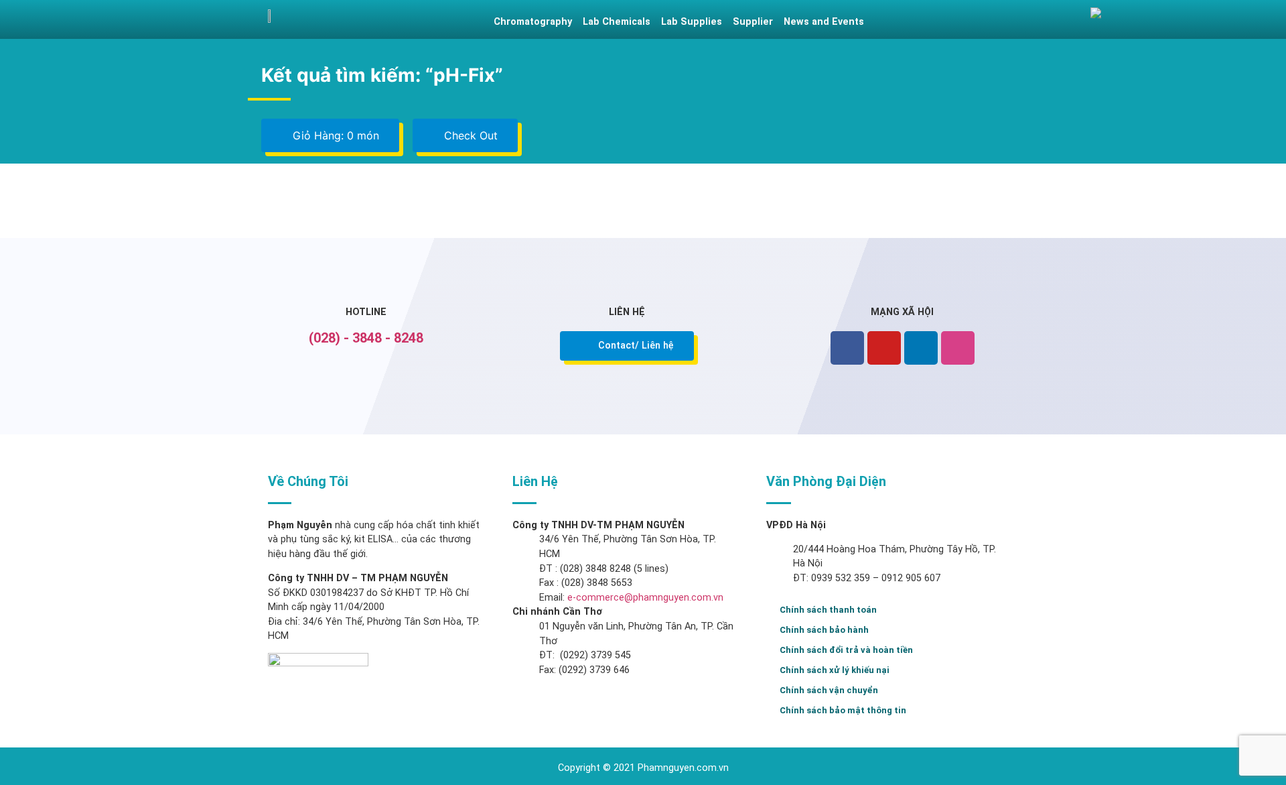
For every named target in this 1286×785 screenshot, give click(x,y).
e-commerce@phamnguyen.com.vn (644, 597)
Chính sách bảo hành (824, 630)
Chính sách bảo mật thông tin (843, 710)
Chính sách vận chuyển (829, 690)
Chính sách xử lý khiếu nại (834, 670)
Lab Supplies (691, 21)
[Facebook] (847, 348)
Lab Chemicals (616, 21)
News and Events (824, 21)
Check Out (469, 135)
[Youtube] (884, 348)
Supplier (753, 21)
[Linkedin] (921, 348)
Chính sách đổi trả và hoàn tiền (846, 650)
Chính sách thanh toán (828, 610)
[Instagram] (958, 348)
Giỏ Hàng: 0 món (334, 135)
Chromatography (533, 21)
